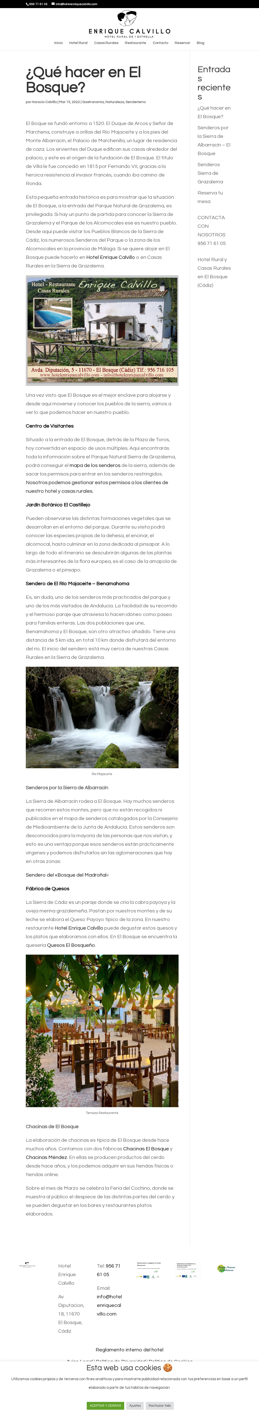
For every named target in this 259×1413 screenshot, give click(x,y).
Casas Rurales (106, 43)
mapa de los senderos (95, 465)
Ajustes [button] (135, 1405)
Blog (200, 43)
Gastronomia (93, 102)
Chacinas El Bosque (146, 1148)
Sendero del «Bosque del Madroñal (66, 875)
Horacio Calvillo (44, 102)
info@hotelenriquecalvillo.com (109, 1305)
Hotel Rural (78, 43)
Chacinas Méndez (46, 1157)
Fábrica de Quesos (47, 888)
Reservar (182, 43)
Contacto (160, 43)
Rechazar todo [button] (160, 1405)
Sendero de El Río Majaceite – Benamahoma (77, 583)
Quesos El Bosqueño (71, 945)
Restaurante (135, 43)
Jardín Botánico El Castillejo (58, 504)
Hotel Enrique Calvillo (110, 257)
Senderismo (136, 102)
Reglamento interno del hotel (129, 1349)
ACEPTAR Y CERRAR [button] (105, 1405)
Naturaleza (114, 102)
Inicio (58, 43)
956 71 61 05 (212, 243)
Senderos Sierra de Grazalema (210, 173)
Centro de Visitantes (50, 426)
